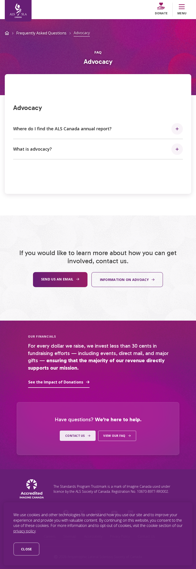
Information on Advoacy (124, 279)
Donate (161, 13)
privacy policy (24, 531)
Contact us (75, 436)
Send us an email (57, 279)
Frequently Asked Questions (41, 33)
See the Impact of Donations (55, 382)
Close (26, 549)
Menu (181, 13)
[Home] (18, 11)
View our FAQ (114, 436)
